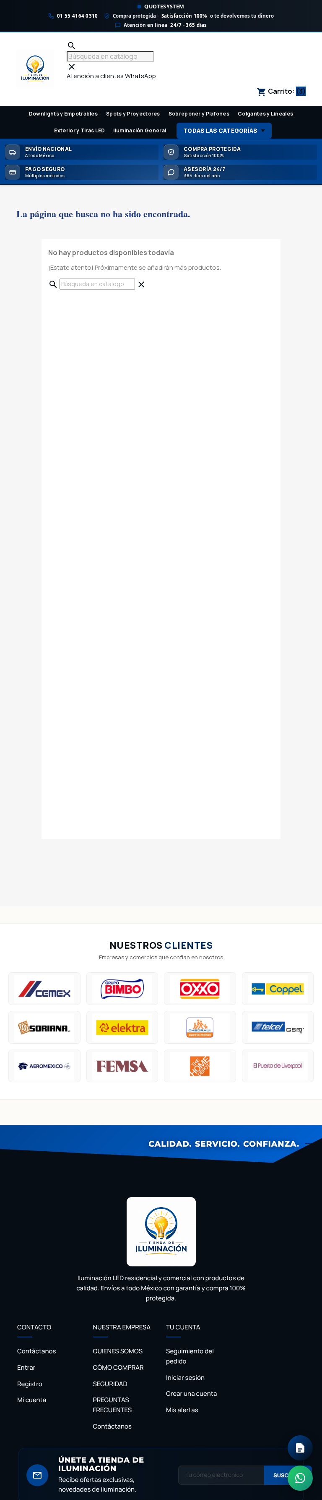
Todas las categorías (220, 130)
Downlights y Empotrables (63, 113)
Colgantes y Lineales (265, 113)
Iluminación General (139, 130)
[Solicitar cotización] (300, 1448)
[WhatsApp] (300, 1478)
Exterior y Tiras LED (79, 130)
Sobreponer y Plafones (199, 113)
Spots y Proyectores (133, 113)
